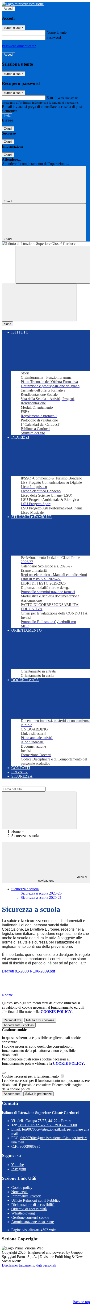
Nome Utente (56, 32)
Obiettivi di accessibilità (29, 1209)
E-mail (51, 98)
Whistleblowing (23, 1213)
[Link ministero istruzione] (23, 4)
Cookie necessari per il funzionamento (31, 1076)
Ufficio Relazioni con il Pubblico (35, 1200)
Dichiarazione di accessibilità (32, 1205)
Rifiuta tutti (40, 1020)
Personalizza (12, 1020)
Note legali (19, 1192)
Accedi (8, 8)
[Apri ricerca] (53, 265)
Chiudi (8, 129)
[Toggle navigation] (39, 302)
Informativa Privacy (26, 1196)
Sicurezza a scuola (25, 889)
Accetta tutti (19, 1025)
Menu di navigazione (63, 878)
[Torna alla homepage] (46, 244)
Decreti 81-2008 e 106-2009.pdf (28, 971)
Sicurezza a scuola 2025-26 (41, 893)
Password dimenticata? (19, 46)
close (7, 324)
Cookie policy (21, 1187)
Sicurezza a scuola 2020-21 (41, 897)
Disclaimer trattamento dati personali (29, 1265)
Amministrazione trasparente (32, 1222)
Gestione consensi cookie (30, 1217)
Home (16, 831)
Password (53, 37)
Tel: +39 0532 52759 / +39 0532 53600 (47, 1125)
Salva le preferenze (38, 1094)
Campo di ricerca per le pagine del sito (30, 784)
